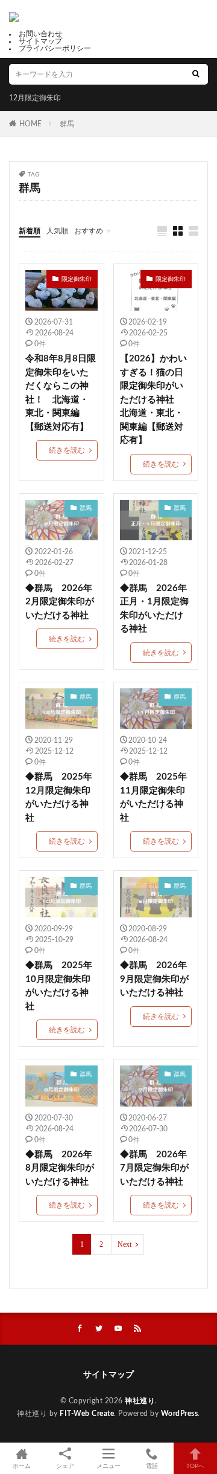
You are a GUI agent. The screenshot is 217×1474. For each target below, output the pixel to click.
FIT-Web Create (87, 1413)
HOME (30, 124)
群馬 (67, 124)
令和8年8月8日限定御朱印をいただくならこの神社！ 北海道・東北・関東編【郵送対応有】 (60, 393)
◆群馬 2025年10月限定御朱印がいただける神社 (58, 986)
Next (124, 1244)
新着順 (29, 230)
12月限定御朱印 (35, 98)
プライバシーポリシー (55, 48)
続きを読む (67, 450)
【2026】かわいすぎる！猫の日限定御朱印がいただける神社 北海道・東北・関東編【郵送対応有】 (153, 399)
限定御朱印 (76, 279)
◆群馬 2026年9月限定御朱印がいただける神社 (154, 979)
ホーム (22, 1466)
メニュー (108, 1466)
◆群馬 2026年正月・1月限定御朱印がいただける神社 (154, 609)
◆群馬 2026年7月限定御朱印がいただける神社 (154, 1168)
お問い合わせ (40, 33)
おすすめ (88, 230)
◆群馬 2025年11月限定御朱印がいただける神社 (153, 797)
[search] (196, 74)
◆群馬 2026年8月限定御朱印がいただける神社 (59, 1168)
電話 (152, 1466)
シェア (65, 1466)
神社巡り (140, 1401)
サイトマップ (40, 41)
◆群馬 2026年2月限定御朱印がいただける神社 (59, 602)
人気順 (57, 230)
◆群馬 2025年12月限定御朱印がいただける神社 (58, 797)
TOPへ (195, 1466)
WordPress (179, 1413)
